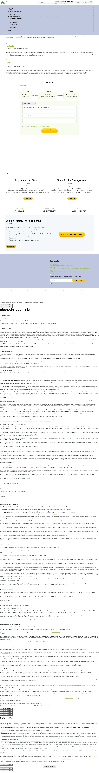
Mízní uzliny (10, 46)
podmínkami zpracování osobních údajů (66, 283)
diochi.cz (55, 514)
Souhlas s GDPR (59, 296)
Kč (86, 2)
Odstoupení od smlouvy (71, 296)
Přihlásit (78, 2)
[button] (50, 16)
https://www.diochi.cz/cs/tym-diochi (9, 393)
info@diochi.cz (42, 563)
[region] (49, 158)
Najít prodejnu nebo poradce (71, 234)
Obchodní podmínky (27, 296)
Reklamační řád (37, 296)
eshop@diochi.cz (53, 563)
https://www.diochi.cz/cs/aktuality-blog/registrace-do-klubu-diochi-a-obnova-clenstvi (54, 395)
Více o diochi (11, 246)
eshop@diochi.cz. (56, 632)
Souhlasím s (36, 126)
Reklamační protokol (48, 296)
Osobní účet (90, 2)
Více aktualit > (54, 273)
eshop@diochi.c (69, 698)
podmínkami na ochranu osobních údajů (39, 126)
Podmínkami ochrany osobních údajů (34, 761)
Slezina (8, 62)
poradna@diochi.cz (66, 759)
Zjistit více (28, 198)
